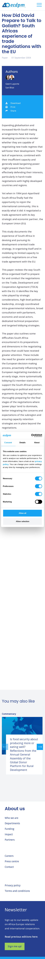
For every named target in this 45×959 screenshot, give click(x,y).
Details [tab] (23, 442)
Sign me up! (15, 946)
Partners (10, 839)
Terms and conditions (17, 891)
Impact (9, 834)
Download (15, 103)
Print (12, 107)
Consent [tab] (8, 442)
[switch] (38, 486)
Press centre (12, 861)
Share (13, 110)
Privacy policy (12, 885)
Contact (9, 867)
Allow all (22, 513)
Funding (9, 828)
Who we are (11, 818)
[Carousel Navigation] (22, 746)
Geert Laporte (12, 83)
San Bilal (10, 87)
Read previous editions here (21, 936)
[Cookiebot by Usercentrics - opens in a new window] (31, 435)
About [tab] (37, 442)
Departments (12, 823)
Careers (9, 855)
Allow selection (22, 521)
